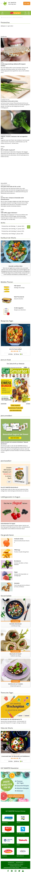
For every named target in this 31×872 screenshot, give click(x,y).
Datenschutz (19, 862)
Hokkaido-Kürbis (18, 539)
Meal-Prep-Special (19, 297)
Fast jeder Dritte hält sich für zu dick (11, 186)
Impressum (11, 862)
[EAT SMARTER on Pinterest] (12, 871)
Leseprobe (3, 403)
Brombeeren (17, 561)
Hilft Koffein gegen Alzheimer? (9, 212)
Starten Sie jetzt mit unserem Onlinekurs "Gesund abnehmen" (14, 443)
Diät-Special (17, 285)
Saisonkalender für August (8, 523)
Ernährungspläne (18, 308)
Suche (25, 13)
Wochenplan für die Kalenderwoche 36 (11, 719)
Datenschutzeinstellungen (15, 864)
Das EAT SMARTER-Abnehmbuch (9, 487)
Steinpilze (16, 583)
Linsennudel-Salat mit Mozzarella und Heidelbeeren (15, 756)
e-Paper (28, 403)
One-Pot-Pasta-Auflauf (15, 349)
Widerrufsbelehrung (15, 866)
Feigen (16, 572)
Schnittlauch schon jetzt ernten (9, 101)
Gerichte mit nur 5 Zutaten (15, 684)
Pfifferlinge (17, 550)
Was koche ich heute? (15, 654)
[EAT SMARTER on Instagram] (15, 871)
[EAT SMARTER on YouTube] (23, 871)
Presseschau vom (13, 226)
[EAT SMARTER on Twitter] (19, 871)
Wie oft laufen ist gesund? (8, 150)
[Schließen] (1, 3)
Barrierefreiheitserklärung (11, 867)
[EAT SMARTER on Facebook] (8, 871)
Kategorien (24, 867)
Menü (2, 13)
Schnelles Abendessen (16, 624)
